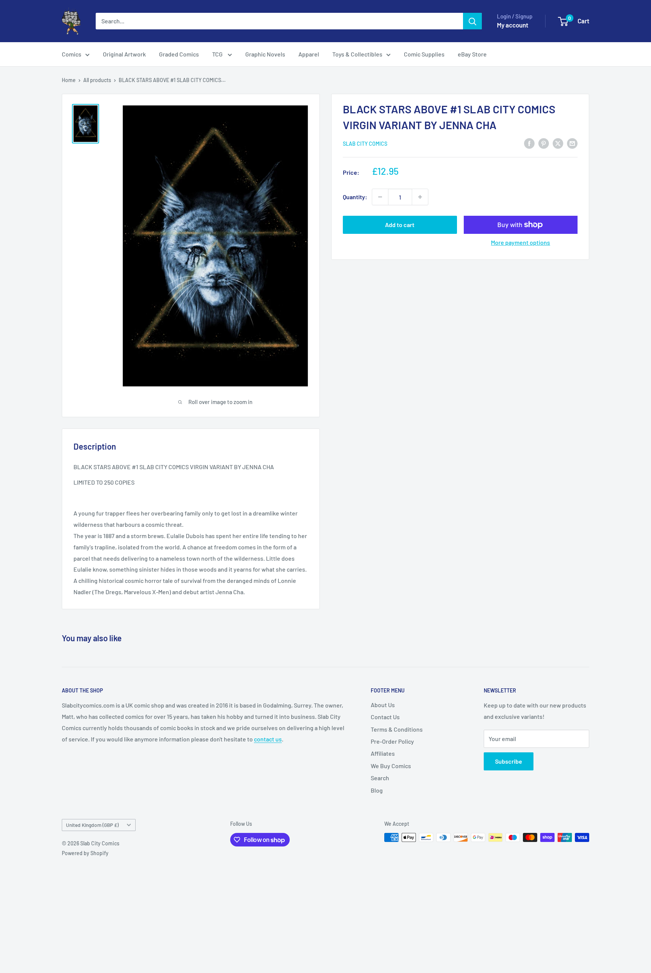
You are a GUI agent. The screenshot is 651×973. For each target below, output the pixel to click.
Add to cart (399, 224)
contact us (268, 739)
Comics (71, 54)
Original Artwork (124, 54)
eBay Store (472, 54)
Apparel (308, 54)
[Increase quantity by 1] (420, 197)
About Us (383, 704)
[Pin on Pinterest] (543, 143)
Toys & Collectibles (357, 54)
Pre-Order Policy (392, 741)
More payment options (520, 242)
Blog (377, 790)
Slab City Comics (365, 143)
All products (97, 80)
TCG (218, 54)
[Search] (472, 21)
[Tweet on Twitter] (558, 143)
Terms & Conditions (397, 729)
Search (380, 777)
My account (512, 25)
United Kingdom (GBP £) (92, 825)
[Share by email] (572, 143)
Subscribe (508, 761)
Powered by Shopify (85, 853)
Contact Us (385, 716)
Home (69, 80)
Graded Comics (179, 54)
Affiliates (383, 753)
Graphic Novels (265, 54)
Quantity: (355, 196)
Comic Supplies (424, 54)
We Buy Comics (391, 765)
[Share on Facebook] (529, 143)
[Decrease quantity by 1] (380, 197)
